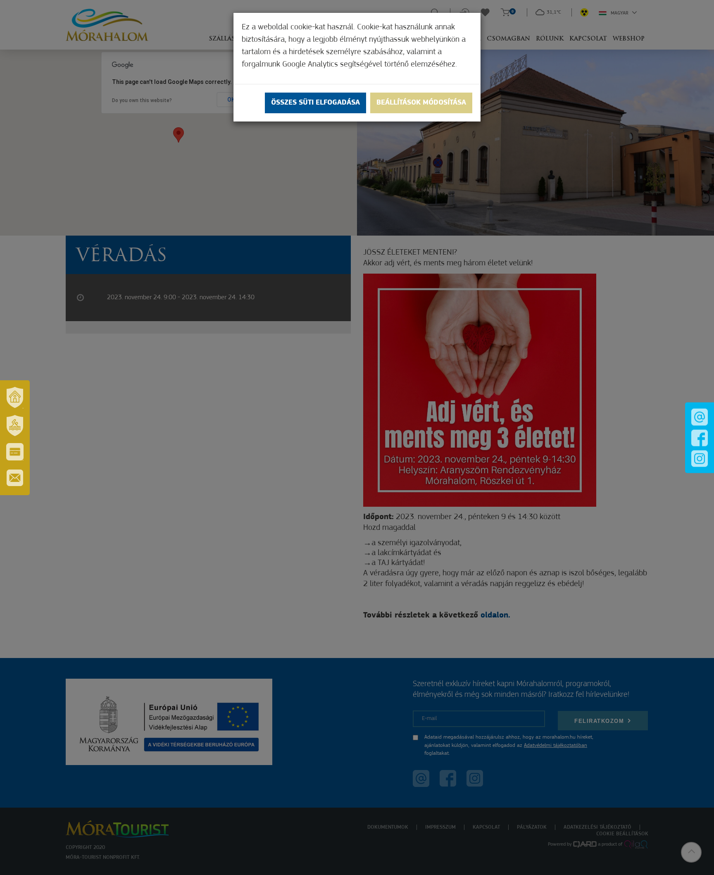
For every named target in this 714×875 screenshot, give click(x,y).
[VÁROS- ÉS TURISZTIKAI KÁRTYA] (15, 451)
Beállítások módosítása (421, 103)
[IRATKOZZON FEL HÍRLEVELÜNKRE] (15, 478)
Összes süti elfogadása (315, 103)
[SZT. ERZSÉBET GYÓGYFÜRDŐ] (15, 425)
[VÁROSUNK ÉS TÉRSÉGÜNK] (15, 397)
